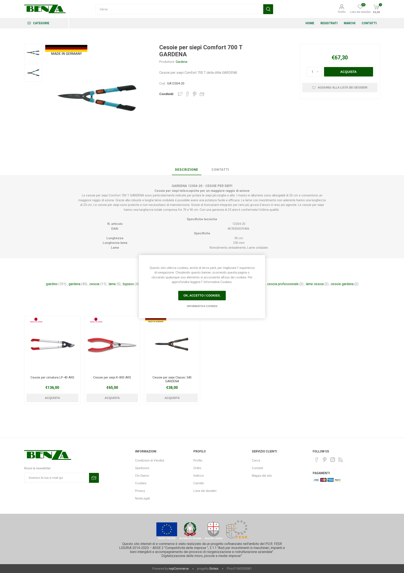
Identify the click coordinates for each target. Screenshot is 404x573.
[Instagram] (332, 459)
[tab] (186, 170)
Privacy (140, 491)
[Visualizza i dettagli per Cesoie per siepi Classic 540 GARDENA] (172, 344)
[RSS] (340, 459)
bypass (128, 284)
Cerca (256, 460)
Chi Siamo (142, 476)
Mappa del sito (262, 476)
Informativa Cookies (202, 306)
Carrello (198, 483)
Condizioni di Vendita (149, 460)
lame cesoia (315, 284)
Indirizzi (198, 476)
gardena (74, 284)
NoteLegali (142, 498)
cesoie (94, 284)
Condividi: (166, 94)
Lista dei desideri (205, 491)
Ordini (197, 468)
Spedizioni (142, 468)
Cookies (140, 483)
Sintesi (213, 568)
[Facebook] (316, 459)
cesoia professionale (283, 284)
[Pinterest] (324, 459)
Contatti (257, 468)
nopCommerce (179, 568)
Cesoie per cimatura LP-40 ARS (52, 377)
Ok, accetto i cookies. (202, 295)
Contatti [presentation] (220, 170)
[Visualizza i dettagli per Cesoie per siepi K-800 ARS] (112, 344)
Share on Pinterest (195, 94)
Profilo (342, 11)
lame (112, 284)
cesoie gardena (342, 284)
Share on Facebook (187, 94)
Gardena (181, 62)
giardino (52, 284)
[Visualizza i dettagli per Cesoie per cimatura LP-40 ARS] (52, 344)
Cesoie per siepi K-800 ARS (112, 377)
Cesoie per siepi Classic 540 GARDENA (172, 379)
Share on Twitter (180, 94)
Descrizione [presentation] (186, 170)
